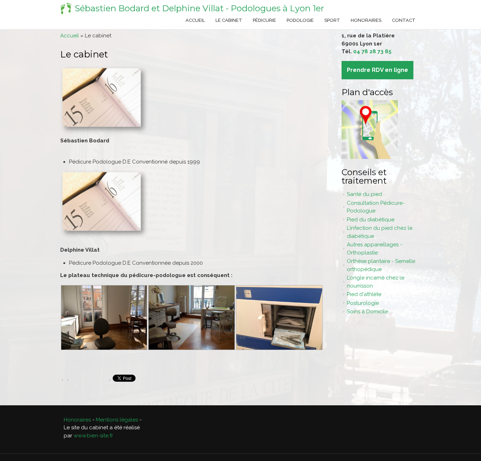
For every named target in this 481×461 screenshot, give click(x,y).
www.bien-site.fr (93, 435)
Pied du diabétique (370, 219)
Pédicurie (264, 20)
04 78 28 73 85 (372, 51)
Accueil (195, 20)
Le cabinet (228, 20)
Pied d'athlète (364, 294)
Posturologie (363, 303)
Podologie (300, 20)
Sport (332, 20)
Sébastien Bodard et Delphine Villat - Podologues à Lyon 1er (199, 8)
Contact (404, 20)
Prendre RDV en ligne (377, 70)
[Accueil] (65, 8)
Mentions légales (117, 420)
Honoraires (366, 20)
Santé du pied (364, 194)
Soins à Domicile (367, 311)
